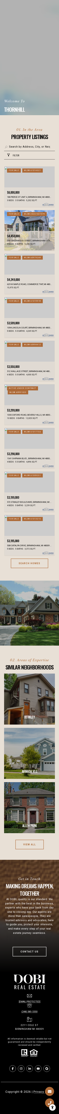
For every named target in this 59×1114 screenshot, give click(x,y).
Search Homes (29, 563)
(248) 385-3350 (29, 1011)
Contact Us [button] (29, 951)
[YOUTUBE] (38, 1068)
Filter (15, 155)
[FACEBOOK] (12, 1068)
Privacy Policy (43, 1091)
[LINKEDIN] (29, 1068)
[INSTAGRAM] (21, 1068)
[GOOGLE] (46, 1068)
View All (29, 844)
